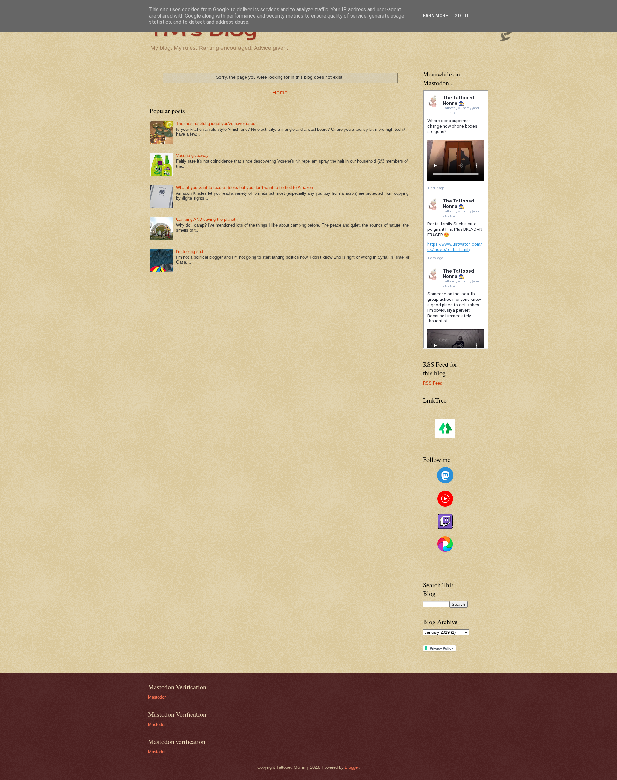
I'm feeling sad (189, 251)
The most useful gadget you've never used (215, 123)
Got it (461, 15)
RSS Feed (432, 383)
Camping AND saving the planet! (206, 219)
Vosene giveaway (192, 155)
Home (280, 92)
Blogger (352, 767)
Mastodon (157, 697)
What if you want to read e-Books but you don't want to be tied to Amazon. (245, 187)
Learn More (434, 15)
